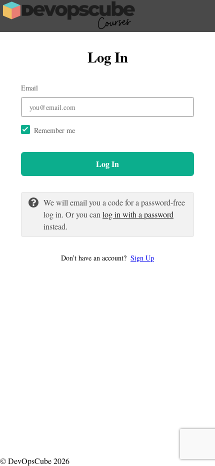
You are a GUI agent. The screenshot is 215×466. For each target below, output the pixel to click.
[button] (107, 257)
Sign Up (142, 257)
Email (29, 87)
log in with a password (138, 214)
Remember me (54, 130)
